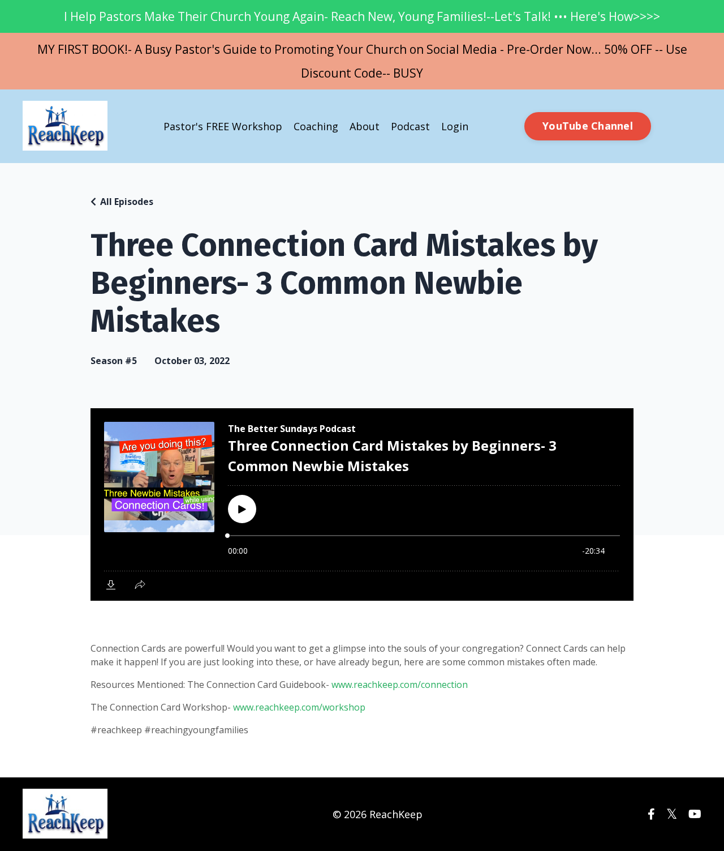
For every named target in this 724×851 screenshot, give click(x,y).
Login (454, 126)
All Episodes (126, 201)
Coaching (316, 126)
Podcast (410, 126)
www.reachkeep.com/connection (399, 684)
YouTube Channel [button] (587, 125)
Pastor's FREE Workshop (222, 126)
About (365, 126)
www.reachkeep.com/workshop (299, 707)
